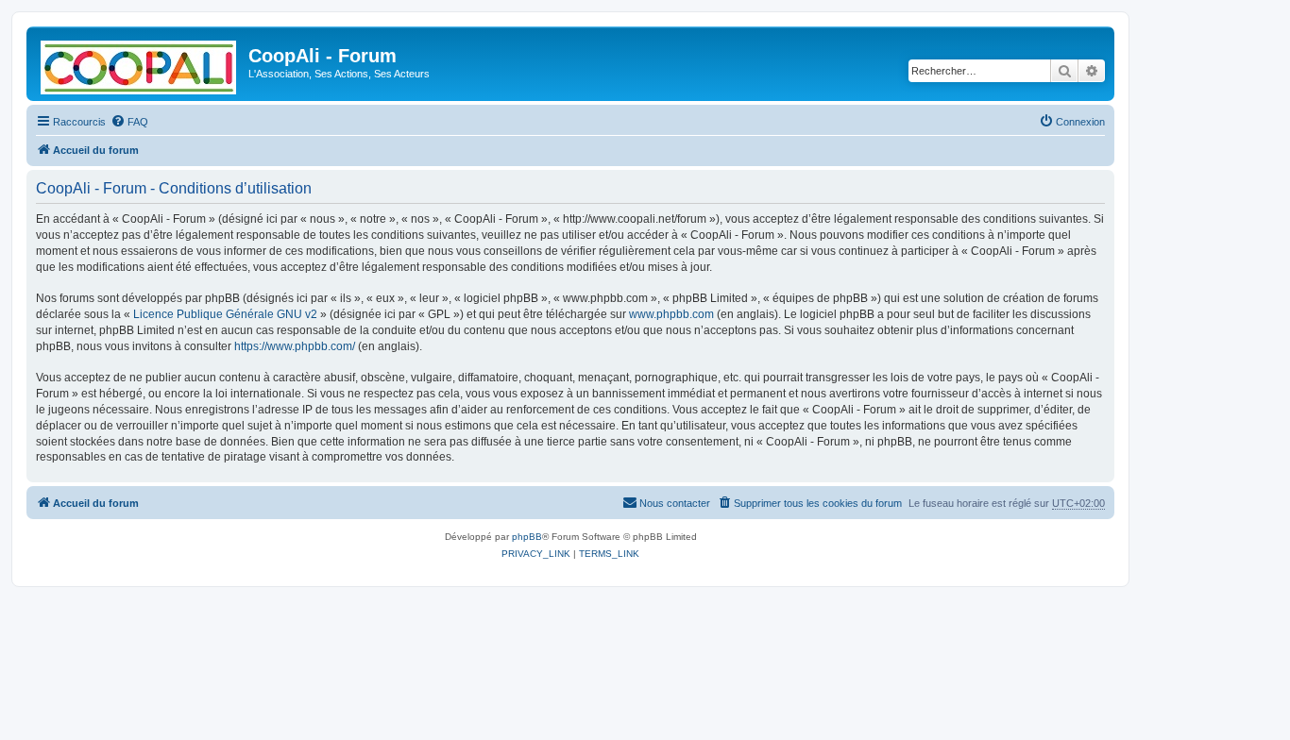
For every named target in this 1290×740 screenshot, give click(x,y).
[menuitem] (129, 121)
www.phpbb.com (671, 314)
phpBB (527, 536)
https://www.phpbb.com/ (294, 346)
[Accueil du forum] (139, 63)
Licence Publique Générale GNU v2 (225, 314)
